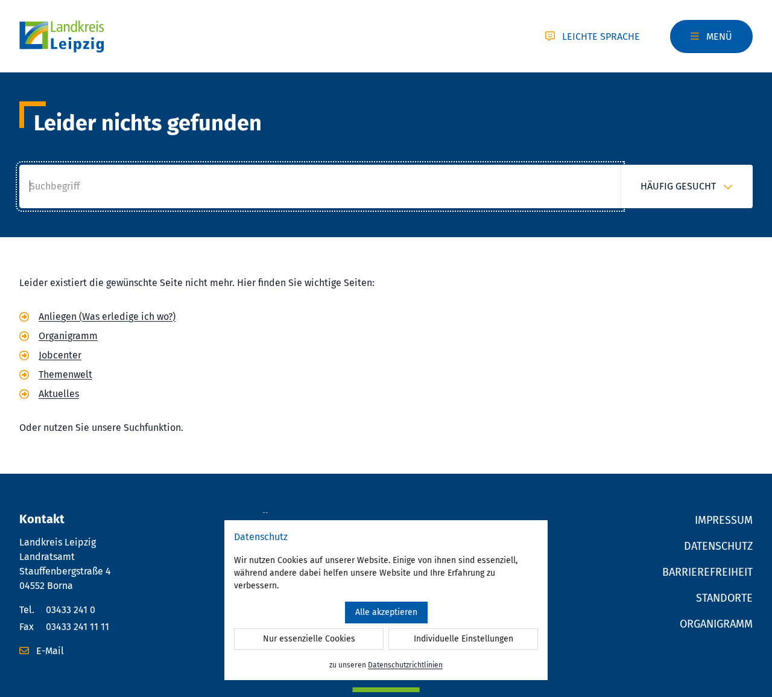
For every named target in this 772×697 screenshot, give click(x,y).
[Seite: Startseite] (61, 37)
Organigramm (68, 336)
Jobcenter (60, 355)
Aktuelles (59, 393)
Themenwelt (65, 374)
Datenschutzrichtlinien (405, 665)
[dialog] (386, 600)
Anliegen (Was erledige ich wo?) (107, 316)
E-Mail (49, 651)
